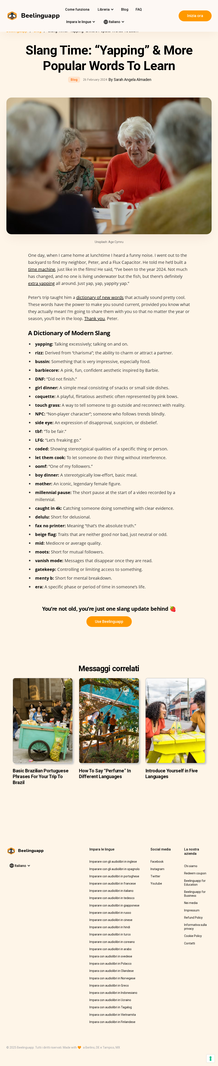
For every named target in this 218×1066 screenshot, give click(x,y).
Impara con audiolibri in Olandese (111, 971)
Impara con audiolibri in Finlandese (112, 1022)
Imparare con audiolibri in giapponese (114, 905)
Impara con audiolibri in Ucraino (110, 1000)
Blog (124, 9)
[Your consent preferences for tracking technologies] (211, 1059)
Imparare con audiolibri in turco (110, 934)
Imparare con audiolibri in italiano (111, 890)
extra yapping (41, 283)
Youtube (156, 883)
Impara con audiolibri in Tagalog (110, 1007)
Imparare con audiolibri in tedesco (112, 898)
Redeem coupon (195, 873)
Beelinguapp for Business (195, 893)
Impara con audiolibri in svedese (110, 956)
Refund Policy (193, 917)
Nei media (191, 903)
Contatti (189, 943)
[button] (105, 9)
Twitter (155, 876)
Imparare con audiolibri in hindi (109, 927)
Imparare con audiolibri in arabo (110, 949)
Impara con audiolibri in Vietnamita (112, 1014)
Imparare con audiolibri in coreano (112, 942)
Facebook (157, 861)
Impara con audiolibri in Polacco (110, 963)
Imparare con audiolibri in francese (112, 883)
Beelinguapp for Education (195, 882)
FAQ (139, 9)
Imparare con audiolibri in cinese (110, 920)
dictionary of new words (100, 297)
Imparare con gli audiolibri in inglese (113, 861)
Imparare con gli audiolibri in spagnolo (114, 869)
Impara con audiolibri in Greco (109, 985)
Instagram (157, 869)
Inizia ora (195, 15)
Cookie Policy (193, 936)
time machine (41, 269)
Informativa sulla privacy (195, 926)
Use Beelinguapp (109, 621)
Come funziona (77, 9)
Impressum (191, 910)
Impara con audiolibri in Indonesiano (113, 992)
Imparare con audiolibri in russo (110, 912)
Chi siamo (190, 866)
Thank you (94, 318)
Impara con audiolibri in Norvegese (112, 978)
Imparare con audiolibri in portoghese (114, 876)
